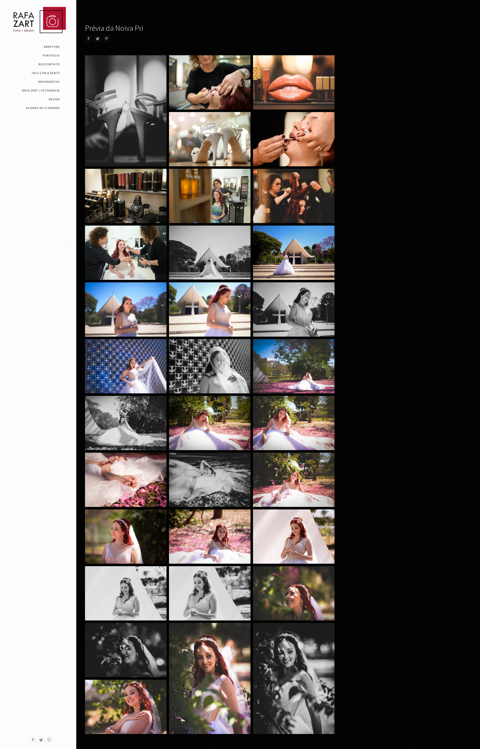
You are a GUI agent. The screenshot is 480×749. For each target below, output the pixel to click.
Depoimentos (49, 82)
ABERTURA (52, 47)
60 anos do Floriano (43, 108)
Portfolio (51, 56)
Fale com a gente (46, 73)
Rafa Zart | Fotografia (41, 91)
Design (54, 99)
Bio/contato (49, 64)
